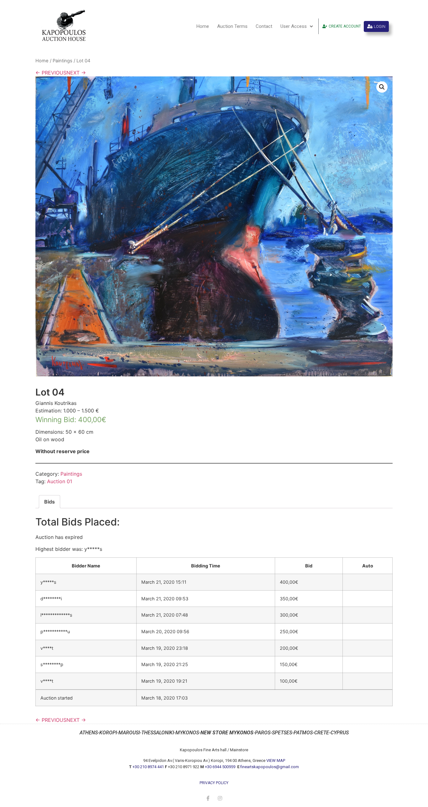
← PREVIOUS (50, 73)
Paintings (62, 61)
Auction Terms (232, 26)
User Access (293, 26)
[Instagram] (219, 798)
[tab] (49, 501)
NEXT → (76, 73)
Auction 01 (59, 481)
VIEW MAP (275, 760)
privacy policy (214, 783)
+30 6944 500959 (220, 766)
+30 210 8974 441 (148, 766)
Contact (264, 26)
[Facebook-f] (208, 798)
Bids (49, 502)
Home (202, 26)
